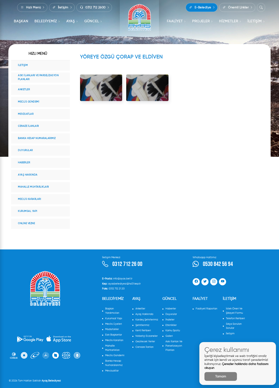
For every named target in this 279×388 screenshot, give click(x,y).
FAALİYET (175, 21)
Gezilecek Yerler (145, 341)
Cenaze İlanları (28, 126)
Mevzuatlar (25, 114)
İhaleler (169, 319)
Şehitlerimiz (142, 325)
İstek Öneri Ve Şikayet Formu (234, 310)
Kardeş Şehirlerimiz (146, 319)
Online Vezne (26, 223)
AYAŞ (70, 21)
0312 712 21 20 (113, 288)
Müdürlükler (112, 329)
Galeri (169, 336)
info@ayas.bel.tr (117, 278)
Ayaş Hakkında (28, 175)
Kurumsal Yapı (27, 211)
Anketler (24, 89)
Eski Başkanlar (113, 335)
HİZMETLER (228, 21)
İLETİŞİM (255, 21)
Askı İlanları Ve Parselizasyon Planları (38, 77)
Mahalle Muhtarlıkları (33, 187)
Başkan (21, 21)
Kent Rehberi (143, 330)
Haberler (24, 162)
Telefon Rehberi (235, 318)
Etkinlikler (171, 325)
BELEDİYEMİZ (46, 21)
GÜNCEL (91, 21)
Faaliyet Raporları (206, 308)
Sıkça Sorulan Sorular (234, 326)
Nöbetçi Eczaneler (146, 336)
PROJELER (201, 21)
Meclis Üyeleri (113, 324)
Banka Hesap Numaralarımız (37, 138)
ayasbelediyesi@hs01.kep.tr (121, 283)
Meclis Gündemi (28, 102)
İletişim (23, 65)
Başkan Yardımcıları (112, 310)
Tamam (220, 376)
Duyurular (25, 150)
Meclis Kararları (29, 199)
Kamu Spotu (172, 330)
